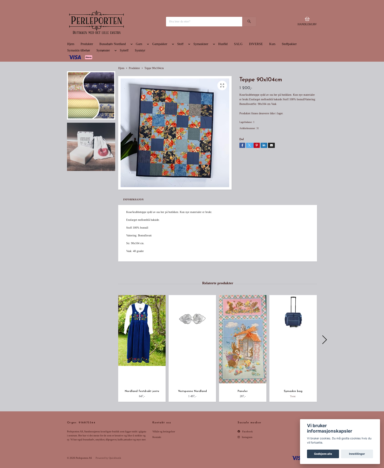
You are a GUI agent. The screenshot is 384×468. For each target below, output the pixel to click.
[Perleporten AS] (123, 35)
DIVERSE (256, 71)
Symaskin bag (293, 419)
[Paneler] (242, 368)
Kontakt (156, 465)
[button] (131, 72)
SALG (238, 71)
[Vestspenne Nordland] (192, 368)
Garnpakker (159, 71)
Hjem (70, 71)
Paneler (243, 419)
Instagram (246, 465)
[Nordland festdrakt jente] (142, 368)
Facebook (247, 459)
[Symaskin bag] (293, 368)
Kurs (272, 71)
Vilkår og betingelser (163, 459)
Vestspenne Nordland (192, 419)
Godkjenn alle (323, 453)
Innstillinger (357, 453)
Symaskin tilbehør (78, 78)
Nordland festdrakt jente (142, 419)
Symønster (103, 78)
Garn (139, 71)
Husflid (223, 71)
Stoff (180, 71)
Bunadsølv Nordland (112, 71)
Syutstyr (140, 78)
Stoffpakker (289, 71)
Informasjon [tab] (133, 227)
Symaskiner (200, 71)
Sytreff (124, 78)
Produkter (87, 71)
